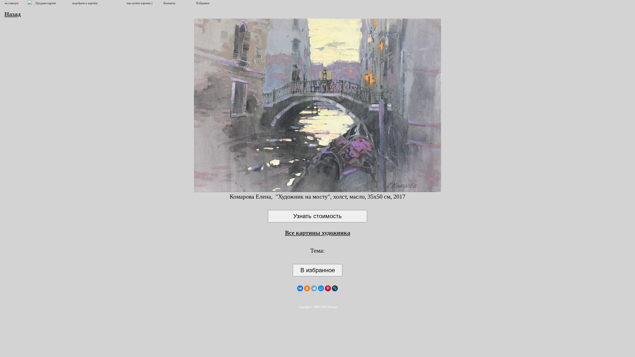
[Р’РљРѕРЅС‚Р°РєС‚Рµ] (300, 288)
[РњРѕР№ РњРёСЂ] (321, 288)
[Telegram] (314, 288)
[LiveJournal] (335, 288)
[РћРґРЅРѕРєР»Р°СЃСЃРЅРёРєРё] (307, 288)
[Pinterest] (328, 288)
